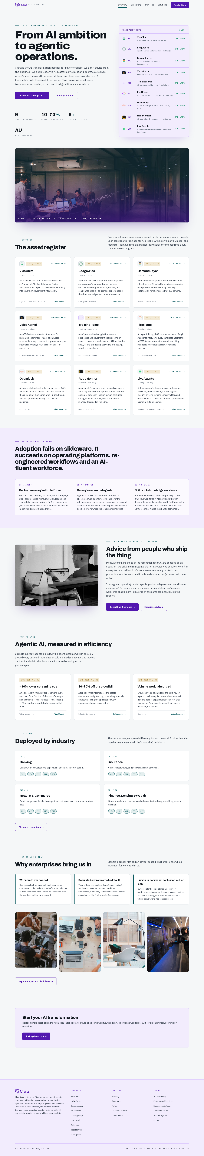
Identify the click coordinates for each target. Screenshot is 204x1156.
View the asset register (32, 95)
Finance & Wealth (119, 1110)
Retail (114, 1106)
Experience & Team (162, 1106)
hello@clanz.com (36, 1036)
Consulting (136, 4)
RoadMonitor (76, 1129)
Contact (157, 1120)
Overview (122, 4)
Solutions (162, 4)
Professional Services (163, 1101)
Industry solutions (64, 95)
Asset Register (160, 1115)
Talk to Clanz (180, 5)
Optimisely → (119, 714)
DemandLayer (77, 1106)
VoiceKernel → (178, 714)
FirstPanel (75, 1120)
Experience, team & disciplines (36, 981)
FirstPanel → (60, 714)
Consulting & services (122, 607)
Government (117, 1115)
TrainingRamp (77, 1115)
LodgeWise (76, 1101)
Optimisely (75, 1125)
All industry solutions (31, 827)
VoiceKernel (76, 1110)
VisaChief (75, 1096)
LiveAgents (76, 1134)
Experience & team (153, 607)
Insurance (116, 1101)
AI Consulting (160, 1096)
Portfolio (149, 4)
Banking (115, 1096)
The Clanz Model (161, 1110)
